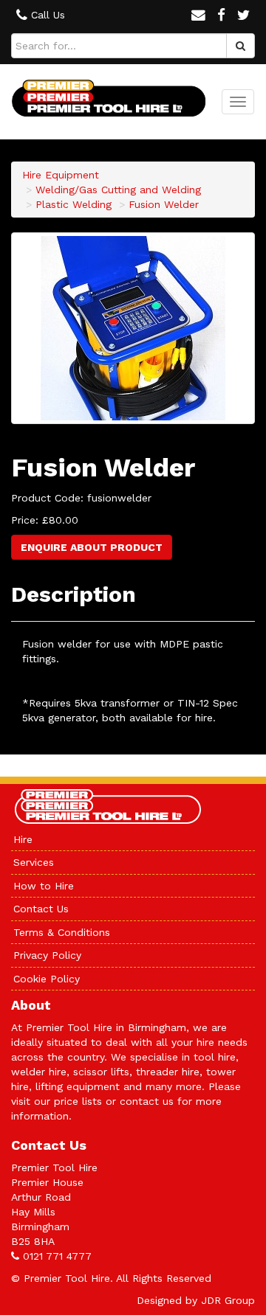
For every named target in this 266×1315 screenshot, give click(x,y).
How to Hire (43, 886)
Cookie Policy (46, 979)
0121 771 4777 (57, 1256)
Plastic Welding (73, 204)
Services (33, 862)
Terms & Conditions (61, 932)
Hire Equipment (60, 175)
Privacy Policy (47, 955)
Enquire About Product (92, 547)
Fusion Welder (164, 204)
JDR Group (228, 1300)
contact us (147, 1101)
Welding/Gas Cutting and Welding (118, 189)
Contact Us (41, 909)
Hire (23, 839)
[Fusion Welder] (133, 328)
